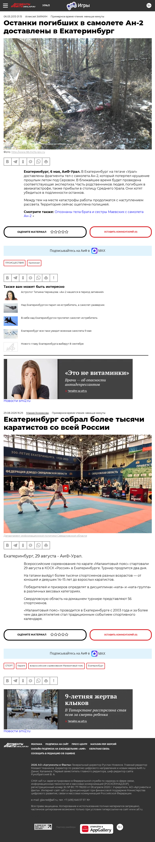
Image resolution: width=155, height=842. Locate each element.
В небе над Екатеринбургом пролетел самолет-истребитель (59, 317)
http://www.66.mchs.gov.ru (28, 152)
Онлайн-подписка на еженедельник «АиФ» (58, 749)
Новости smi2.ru (17, 401)
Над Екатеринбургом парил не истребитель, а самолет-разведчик (63, 304)
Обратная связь (99, 749)
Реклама (36, 744)
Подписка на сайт (56, 744)
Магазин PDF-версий (103, 744)
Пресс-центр (79, 744)
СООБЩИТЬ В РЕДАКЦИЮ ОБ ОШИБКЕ (53, 753)
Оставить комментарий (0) (120, 232)
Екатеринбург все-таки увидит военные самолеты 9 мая (56, 330)
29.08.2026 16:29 (13, 412)
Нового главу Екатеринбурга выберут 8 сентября (52, 343)
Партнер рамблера (65, 827)
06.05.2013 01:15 (13, 16)
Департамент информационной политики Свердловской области (45, 535)
